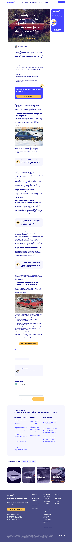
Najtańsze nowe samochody (51, 437)
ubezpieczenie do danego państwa (46, 510)
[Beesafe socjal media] (57, 535)
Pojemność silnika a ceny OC (20, 442)
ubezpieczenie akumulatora (46, 517)
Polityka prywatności (59, 496)
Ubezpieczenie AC (46, 501)
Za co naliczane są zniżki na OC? (21, 450)
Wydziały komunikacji (36, 503)
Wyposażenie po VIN (49, 439)
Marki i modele (34, 500)
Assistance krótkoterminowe (19, 424)
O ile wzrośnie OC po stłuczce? (19, 433)
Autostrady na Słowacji (37, 349)
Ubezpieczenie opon (47, 512)
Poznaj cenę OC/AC (28, 96)
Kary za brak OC (48, 435)
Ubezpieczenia (25, 2)
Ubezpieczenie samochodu (46, 499)
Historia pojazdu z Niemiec (50, 426)
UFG (34, 276)
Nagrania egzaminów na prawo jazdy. (23, 349)
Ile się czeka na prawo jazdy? (51, 428)
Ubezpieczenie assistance (48, 525)
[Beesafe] (11, 2)
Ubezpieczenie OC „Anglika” (21, 444)
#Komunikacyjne (18, 12)
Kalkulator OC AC (34, 423)
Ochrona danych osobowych (58, 499)
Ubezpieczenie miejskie (47, 524)
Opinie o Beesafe (35, 508)
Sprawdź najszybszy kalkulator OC (29, 343)
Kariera (46, 2)
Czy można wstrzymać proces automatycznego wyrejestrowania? (27, 77)
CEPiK (35, 121)
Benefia (56, 505)
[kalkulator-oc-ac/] (57, 20)
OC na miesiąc (18, 439)
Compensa (57, 503)
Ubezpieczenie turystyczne (34, 506)
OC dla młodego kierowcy (20, 436)
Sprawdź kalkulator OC (16, 509)
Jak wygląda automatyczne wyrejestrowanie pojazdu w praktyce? (28, 73)
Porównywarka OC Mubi (35, 429)
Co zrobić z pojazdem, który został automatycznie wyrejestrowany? (27, 81)
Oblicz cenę (61, 2)
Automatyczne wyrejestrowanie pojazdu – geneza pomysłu (30, 67)
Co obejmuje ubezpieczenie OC (21, 420)
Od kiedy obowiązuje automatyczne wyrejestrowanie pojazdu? (28, 70)
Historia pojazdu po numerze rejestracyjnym (51, 423)
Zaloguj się (53, 2)
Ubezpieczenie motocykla (50, 432)
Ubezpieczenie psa (49, 430)
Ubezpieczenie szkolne (50, 441)
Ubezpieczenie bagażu (47, 527)
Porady (41, 2)
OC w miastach (35, 502)
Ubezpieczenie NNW (47, 519)
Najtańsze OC (46, 503)
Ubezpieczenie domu (47, 505)
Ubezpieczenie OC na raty (21, 447)
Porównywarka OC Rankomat (34, 432)
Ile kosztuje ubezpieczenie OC (21, 428)
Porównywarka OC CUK (35, 435)
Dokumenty (57, 501)
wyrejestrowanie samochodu (22, 358)
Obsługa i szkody (33, 2)
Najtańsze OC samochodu (21, 431)
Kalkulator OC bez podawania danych (34, 420)
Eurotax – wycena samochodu (51, 420)
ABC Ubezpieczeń (35, 498)
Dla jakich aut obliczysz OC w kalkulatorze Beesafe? (36, 426)
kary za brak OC (23, 182)
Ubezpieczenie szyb (47, 514)
